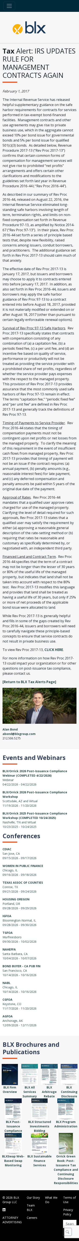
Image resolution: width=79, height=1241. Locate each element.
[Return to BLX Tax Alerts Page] (29, 682)
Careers (32, 1218)
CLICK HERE (53, 649)
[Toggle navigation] (9, 6)
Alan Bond (10, 729)
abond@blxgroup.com (19, 734)
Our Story (33, 1198)
